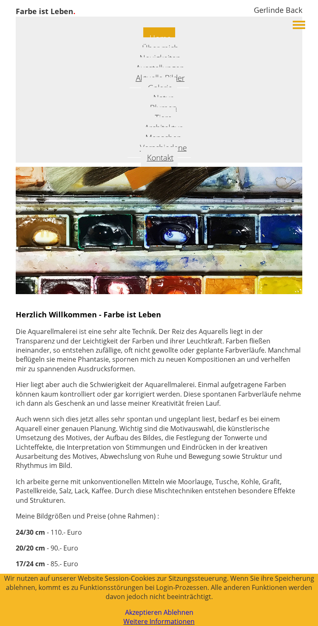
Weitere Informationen (159, 621)
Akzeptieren (143, 612)
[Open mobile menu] (299, 25)
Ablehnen (178, 612)
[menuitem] (159, 157)
